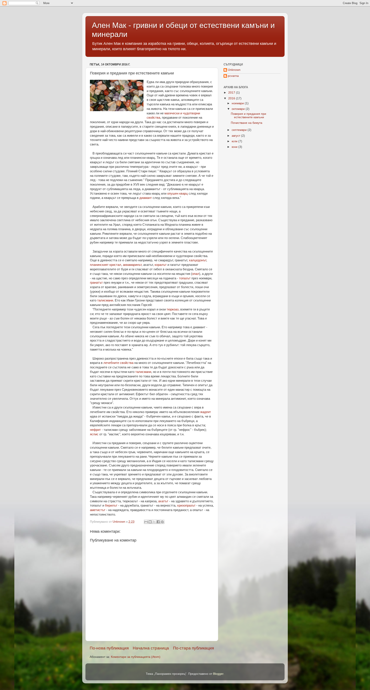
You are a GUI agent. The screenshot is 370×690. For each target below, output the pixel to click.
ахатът (163, 501)
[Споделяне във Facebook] (158, 522)
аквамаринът (132, 264)
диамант (145, 198)
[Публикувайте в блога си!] (150, 522)
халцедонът (197, 260)
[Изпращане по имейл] (146, 522)
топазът (185, 278)
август (236, 135)
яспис (94, 434)
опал (195, 273)
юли (235, 141)
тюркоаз (173, 309)
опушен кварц (177, 193)
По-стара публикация (193, 648)
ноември (238, 103)
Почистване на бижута (246, 122)
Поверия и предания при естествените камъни (248, 115)
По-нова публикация (109, 648)
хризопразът (186, 505)
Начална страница (151, 648)
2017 (232, 92)
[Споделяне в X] (154, 522)
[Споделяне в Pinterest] (162, 522)
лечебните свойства (118, 363)
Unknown (234, 69)
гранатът (96, 282)
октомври (239, 108)
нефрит (95, 429)
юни (235, 146)
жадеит (205, 412)
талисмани (105, 300)
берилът (111, 505)
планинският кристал (105, 264)
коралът (161, 264)
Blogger (218, 673)
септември (240, 130)
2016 (232, 98)
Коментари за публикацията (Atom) (135, 656)
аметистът (97, 510)
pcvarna (233, 75)
